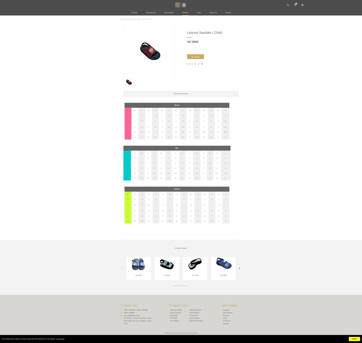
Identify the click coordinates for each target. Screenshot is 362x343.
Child (143, 19)
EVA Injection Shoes (196, 321)
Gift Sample (174, 315)
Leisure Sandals (136, 19)
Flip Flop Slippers (195, 310)
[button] (174, 285)
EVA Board (173, 318)
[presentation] (122, 268)
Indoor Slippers (194, 318)
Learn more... (60, 339)
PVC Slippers (174, 321)
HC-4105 (195, 268)
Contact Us (213, 12)
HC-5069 (223, 268)
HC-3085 (138, 268)
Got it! (354, 339)
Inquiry (197, 56)
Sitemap (228, 12)
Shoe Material (151, 12)
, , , (138, 320)
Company (134, 12)
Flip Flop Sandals (176, 310)
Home (122, 19)
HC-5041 (167, 268)
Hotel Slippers (169, 12)
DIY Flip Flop (193, 315)
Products (185, 12)
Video (199, 12)
